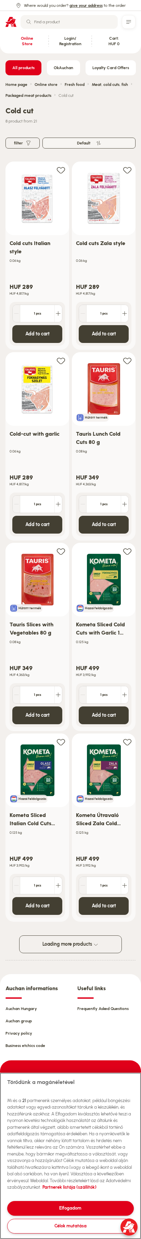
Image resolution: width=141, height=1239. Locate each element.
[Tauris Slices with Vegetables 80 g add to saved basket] (61, 551)
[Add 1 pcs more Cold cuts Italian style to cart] (58, 313)
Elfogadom (70, 1208)
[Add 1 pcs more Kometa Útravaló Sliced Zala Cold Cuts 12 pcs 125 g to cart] (124, 885)
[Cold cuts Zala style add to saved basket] (127, 170)
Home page (16, 84)
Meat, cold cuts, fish (110, 84)
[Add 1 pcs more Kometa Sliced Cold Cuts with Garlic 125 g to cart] (124, 694)
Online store (46, 84)
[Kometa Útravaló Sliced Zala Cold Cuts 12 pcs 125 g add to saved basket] (127, 742)
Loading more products (67, 944)
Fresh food (75, 84)
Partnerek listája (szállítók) (69, 1187)
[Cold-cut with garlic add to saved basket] (61, 360)
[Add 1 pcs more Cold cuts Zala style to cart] (124, 313)
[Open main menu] (129, 22)
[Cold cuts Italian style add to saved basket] (61, 170)
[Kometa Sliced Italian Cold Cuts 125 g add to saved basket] (61, 742)
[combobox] (69, 22)
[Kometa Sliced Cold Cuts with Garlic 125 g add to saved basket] (127, 551)
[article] (37, 256)
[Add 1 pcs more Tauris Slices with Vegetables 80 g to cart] (58, 694)
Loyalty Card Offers (110, 67)
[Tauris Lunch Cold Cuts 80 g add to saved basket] (127, 360)
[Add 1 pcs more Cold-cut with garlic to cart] (58, 504)
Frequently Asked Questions (103, 1008)
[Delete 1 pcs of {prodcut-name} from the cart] (16, 313)
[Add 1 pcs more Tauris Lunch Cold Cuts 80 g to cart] (124, 504)
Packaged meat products (28, 95)
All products (23, 67)
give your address (86, 5)
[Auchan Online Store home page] (10, 21)
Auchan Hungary (21, 1008)
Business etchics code (25, 1045)
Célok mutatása (70, 1225)
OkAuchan (63, 67)
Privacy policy (18, 1033)
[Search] (28, 21)
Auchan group (18, 1021)
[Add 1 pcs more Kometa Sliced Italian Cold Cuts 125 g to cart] (58, 885)
